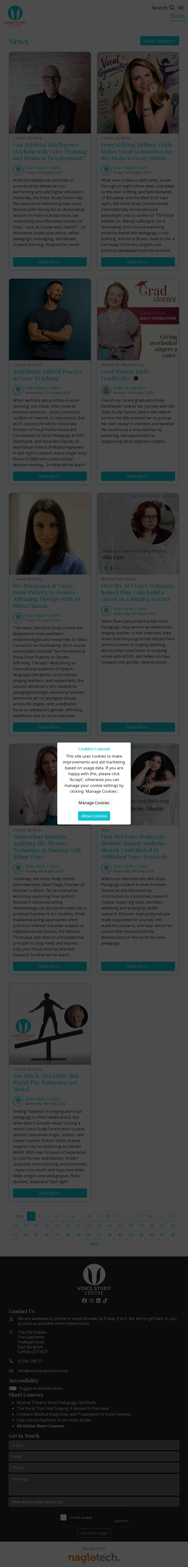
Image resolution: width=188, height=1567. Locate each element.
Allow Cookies (94, 816)
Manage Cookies (94, 802)
